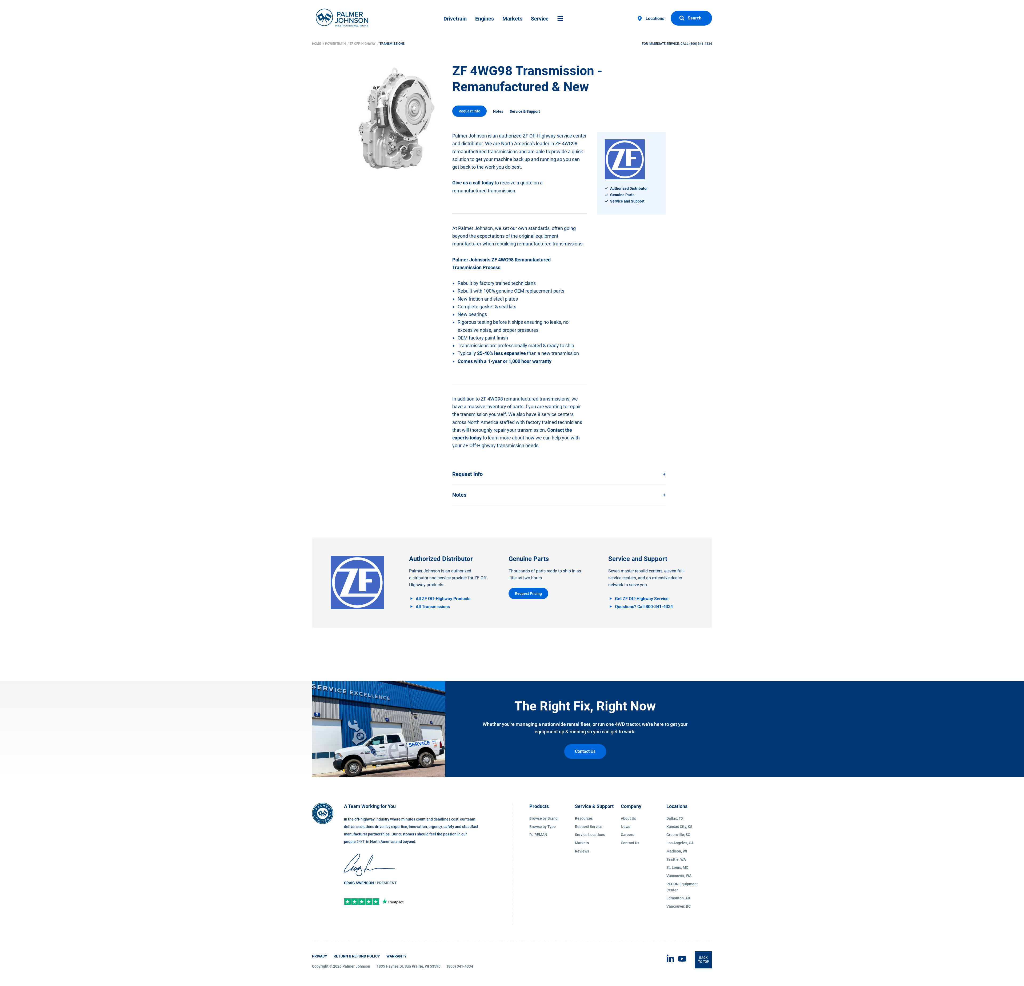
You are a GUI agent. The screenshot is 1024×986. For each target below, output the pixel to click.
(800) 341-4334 (700, 44)
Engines (484, 18)
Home (317, 44)
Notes (498, 111)
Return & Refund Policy (357, 956)
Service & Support (525, 111)
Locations (655, 18)
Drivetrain (455, 18)
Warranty (396, 956)
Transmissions (392, 44)
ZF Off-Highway (363, 44)
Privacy (319, 956)
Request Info (469, 111)
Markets (512, 18)
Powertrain (335, 44)
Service (540, 18)
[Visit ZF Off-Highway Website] (357, 582)
